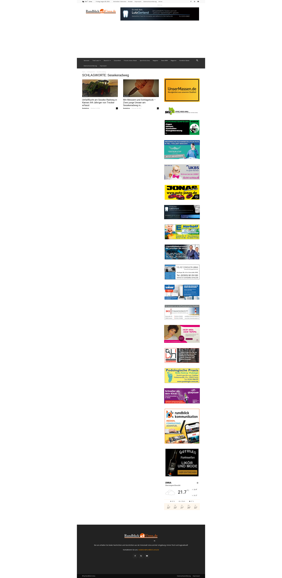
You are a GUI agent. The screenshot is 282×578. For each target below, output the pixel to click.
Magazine (173, 60)
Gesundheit (117, 60)
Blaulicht (106, 60)
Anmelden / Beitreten (119, 1)
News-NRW (164, 60)
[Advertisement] (141, 41)
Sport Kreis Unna (145, 60)
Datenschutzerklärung (150, 1)
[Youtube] (198, 1)
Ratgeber (155, 60)
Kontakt (130, 1)
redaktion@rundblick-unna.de (148, 550)
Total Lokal (95, 60)
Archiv (160, 1)
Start (83, 72)
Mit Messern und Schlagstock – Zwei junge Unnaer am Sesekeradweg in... (139, 102)
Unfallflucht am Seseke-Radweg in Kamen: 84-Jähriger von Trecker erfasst (99, 102)
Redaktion (85, 108)
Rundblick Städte (184, 60)
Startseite (86, 60)
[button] (197, 61)
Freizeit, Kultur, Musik (130, 60)
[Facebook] (191, 1)
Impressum (138, 1)
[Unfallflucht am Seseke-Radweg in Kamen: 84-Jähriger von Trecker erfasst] (100, 88)
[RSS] (194, 1)
